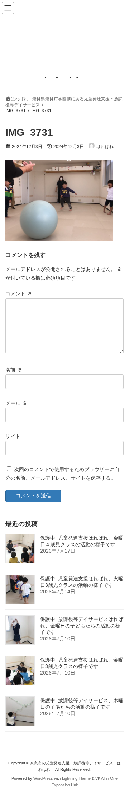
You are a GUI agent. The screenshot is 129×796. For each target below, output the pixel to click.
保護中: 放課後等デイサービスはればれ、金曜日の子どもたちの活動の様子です (81, 625)
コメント (18, 293)
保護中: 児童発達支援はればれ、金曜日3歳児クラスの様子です (81, 663)
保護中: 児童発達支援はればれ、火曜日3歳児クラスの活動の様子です (81, 582)
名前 (13, 370)
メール (16, 403)
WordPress (43, 778)
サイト (12, 436)
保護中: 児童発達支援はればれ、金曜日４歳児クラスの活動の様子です (81, 541)
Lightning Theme (76, 778)
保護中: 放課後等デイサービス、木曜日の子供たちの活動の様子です (81, 704)
